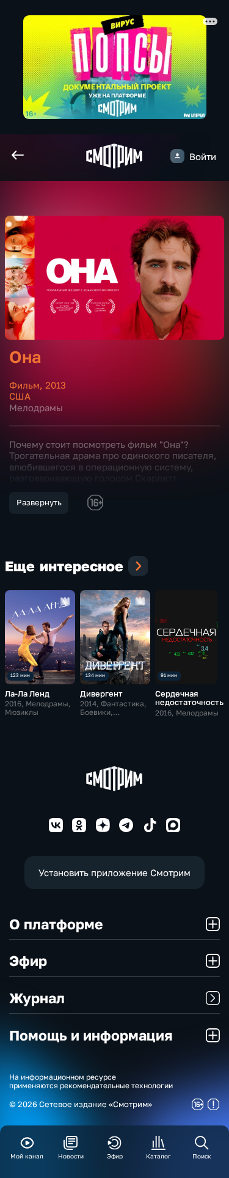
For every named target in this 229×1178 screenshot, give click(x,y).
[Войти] (177, 156)
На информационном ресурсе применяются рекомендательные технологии (91, 1082)
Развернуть (39, 502)
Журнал (37, 997)
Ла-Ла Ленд (27, 693)
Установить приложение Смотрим (114, 872)
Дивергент (101, 693)
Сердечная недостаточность (189, 698)
